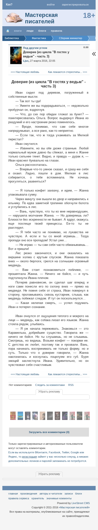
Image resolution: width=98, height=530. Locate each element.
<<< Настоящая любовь (24, 72)
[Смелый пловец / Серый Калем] (20, 419)
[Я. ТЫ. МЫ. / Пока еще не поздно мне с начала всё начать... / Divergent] (72, 419)
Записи (68, 493)
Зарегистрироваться (75, 4)
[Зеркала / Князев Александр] (50, 419)
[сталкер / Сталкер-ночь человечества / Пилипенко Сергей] (79, 419)
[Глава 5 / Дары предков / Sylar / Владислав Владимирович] (27, 419)
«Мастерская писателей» (74, 507)
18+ (89, 15)
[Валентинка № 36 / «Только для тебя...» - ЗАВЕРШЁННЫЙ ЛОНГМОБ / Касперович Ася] (13, 419)
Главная (13, 493)
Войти (51, 4)
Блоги (42, 30)
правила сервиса (18, 498)
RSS (71, 385)
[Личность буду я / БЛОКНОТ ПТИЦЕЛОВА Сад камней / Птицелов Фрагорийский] (42, 419)
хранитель (37, 498)
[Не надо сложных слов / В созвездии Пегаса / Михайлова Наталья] (35, 419)
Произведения (28, 493)
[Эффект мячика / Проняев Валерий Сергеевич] (65, 419)
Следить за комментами (50, 385)
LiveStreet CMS (81, 503)
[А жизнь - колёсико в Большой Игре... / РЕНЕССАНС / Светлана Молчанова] (57, 419)
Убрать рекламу (49, 391)
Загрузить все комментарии (49, 432)
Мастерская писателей (41, 18)
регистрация (29, 456)
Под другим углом (35, 47)
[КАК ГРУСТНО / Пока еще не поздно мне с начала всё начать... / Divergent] (87, 419)
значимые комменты (59, 498)
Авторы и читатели (50, 493)
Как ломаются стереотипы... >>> (68, 72)
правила (56, 30)
